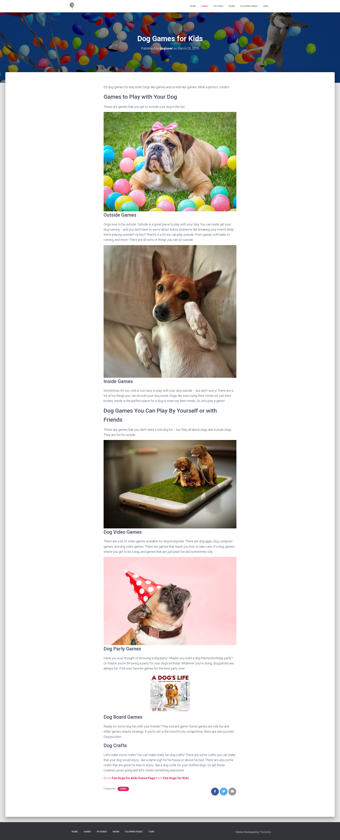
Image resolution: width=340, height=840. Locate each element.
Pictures (218, 6)
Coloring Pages (248, 6)
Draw (232, 6)
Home (193, 6)
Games (204, 6)
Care (265, 6)
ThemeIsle (265, 832)
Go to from (146, 778)
